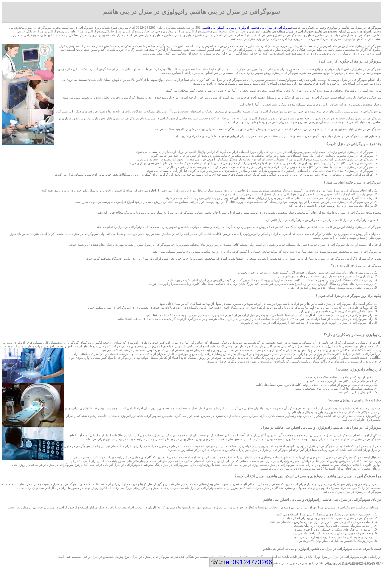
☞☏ (241, 562)
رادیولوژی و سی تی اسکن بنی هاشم (226, 27)
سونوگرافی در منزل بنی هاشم (272, 27)
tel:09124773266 (248, 562)
